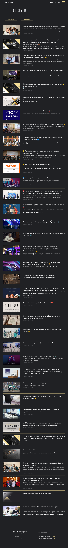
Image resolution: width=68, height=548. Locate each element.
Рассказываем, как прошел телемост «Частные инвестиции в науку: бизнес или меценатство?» (42, 411)
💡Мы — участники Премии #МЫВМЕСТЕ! (36, 164)
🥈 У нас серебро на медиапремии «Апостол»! (38, 178)
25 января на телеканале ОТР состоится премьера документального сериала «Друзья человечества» (39, 276)
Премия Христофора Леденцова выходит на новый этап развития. (44, 97)
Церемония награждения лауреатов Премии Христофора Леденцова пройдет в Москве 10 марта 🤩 (41, 263)
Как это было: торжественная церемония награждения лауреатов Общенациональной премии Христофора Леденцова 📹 (44, 221)
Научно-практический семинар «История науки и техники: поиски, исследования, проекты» (41, 479)
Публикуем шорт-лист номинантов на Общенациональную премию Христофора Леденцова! (41, 317)
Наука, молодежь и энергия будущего (35, 383)
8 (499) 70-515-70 (52, 2)
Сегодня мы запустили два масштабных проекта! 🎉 (39, 356)
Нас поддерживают (29, 450)
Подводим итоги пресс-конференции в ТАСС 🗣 (38, 343)
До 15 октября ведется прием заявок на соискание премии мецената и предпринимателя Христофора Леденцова (42, 424)
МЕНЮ (59, 2)
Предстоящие (11, 19)
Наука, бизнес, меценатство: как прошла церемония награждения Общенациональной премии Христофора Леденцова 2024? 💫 (40, 248)
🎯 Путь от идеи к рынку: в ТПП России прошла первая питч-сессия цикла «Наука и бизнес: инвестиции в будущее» (43, 192)
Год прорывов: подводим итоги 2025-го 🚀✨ (37, 111)
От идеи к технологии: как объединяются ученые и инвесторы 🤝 (44, 124)
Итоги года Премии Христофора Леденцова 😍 (38, 303)
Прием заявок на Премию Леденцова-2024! (37, 493)
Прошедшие (27, 19)
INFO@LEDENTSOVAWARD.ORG (21, 538)
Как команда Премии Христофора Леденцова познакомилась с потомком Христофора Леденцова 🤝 (43, 56)
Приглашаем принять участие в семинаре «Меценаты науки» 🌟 (43, 84)
